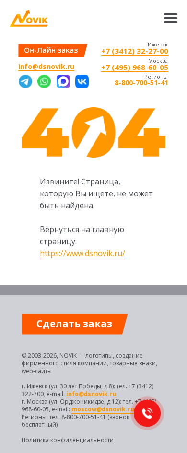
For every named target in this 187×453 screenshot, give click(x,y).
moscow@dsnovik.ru (102, 409)
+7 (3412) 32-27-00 (134, 51)
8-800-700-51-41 (141, 82)
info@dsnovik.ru (46, 66)
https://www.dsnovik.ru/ (82, 253)
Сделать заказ (74, 323)
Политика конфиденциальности (68, 440)
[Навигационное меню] (170, 18)
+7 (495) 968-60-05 (134, 67)
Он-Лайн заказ (51, 50)
